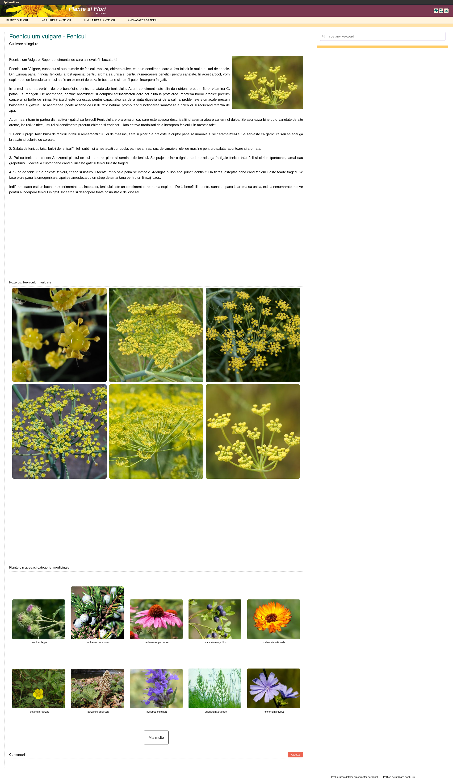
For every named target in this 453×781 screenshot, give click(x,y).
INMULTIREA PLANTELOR (99, 20)
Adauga (295, 754)
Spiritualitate (11, 2)
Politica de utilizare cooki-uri (399, 777)
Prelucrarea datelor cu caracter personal (354, 777)
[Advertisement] (156, 237)
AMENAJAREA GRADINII (142, 20)
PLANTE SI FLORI (17, 20)
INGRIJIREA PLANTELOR (56, 20)
